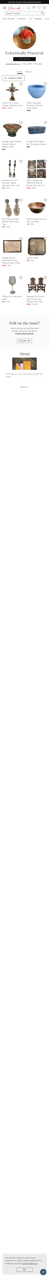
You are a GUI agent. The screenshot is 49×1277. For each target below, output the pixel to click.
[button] (5, 7)
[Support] (43, 1272)
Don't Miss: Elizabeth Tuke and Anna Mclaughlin (24, 2)
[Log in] (23, 8)
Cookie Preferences (29, 1263)
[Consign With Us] (34, 8)
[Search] (42, 13)
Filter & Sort (15, 78)
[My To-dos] (28, 8)
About (28, 72)
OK (24, 1270)
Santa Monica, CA (13, 64)
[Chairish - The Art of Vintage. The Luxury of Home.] (14, 8)
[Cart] (44, 8)
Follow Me (24, 59)
